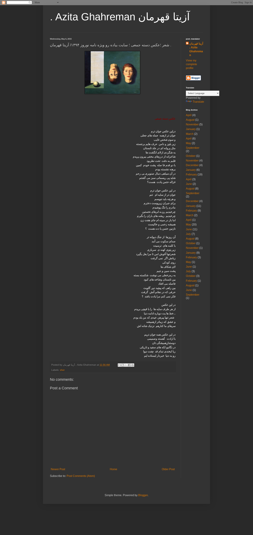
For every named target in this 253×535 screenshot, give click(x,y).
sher (62, 370)
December (192, 165)
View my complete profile (191, 64)
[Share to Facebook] (129, 365)
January (191, 129)
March (189, 133)
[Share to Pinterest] (132, 365)
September (192, 147)
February (191, 174)
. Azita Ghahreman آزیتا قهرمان (120, 17)
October (191, 155)
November (192, 124)
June (189, 183)
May (188, 143)
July (188, 234)
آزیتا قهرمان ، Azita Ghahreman (196, 49)
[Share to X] (126, 365)
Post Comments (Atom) (81, 475)
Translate (198, 101)
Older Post (168, 469)
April (189, 115)
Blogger (143, 495)
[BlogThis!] (122, 365)
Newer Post (58, 469)
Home (113, 469)
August (190, 119)
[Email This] (119, 365)
